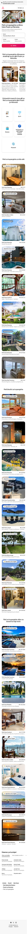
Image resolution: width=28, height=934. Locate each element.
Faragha (11, 926)
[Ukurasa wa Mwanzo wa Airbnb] (3, 7)
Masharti (16, 926)
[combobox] (13, 36)
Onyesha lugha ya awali (8, 3)
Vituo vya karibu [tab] (6, 855)
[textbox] (7, 41)
